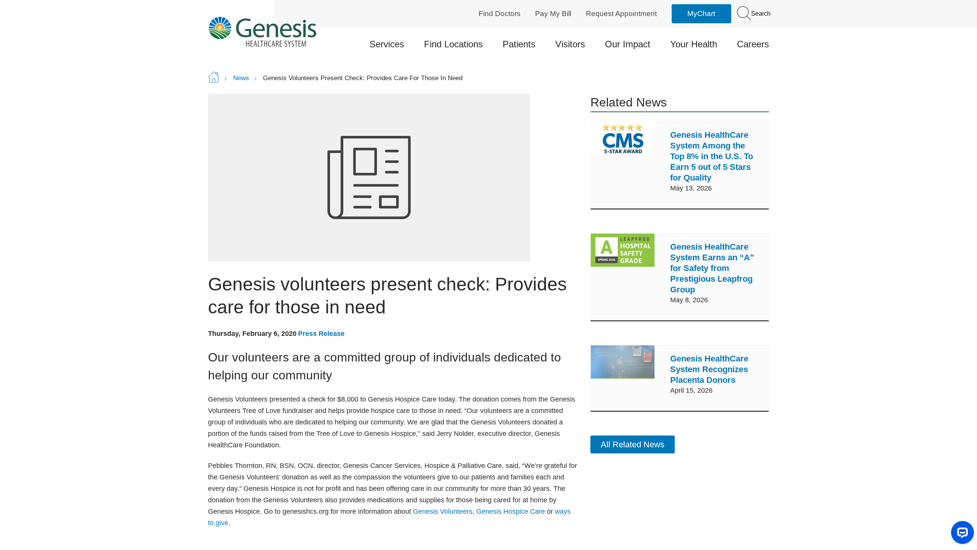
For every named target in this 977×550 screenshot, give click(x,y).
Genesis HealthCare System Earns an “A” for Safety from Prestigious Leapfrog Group (712, 268)
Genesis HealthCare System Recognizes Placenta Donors (709, 369)
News (241, 78)
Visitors (570, 44)
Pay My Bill (553, 14)
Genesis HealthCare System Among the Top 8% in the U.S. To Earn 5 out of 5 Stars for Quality (711, 156)
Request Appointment (621, 14)
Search (760, 13)
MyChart (701, 14)
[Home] (273, 31)
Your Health (693, 44)
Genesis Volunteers (442, 511)
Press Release (321, 333)
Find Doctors (500, 14)
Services (386, 44)
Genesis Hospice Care (510, 511)
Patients (519, 44)
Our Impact (627, 44)
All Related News (632, 444)
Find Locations (453, 44)
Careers (753, 44)
